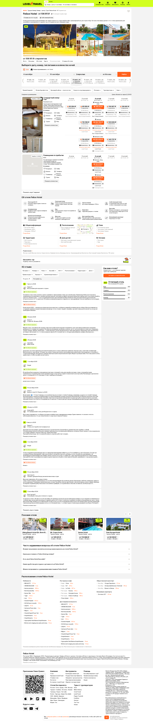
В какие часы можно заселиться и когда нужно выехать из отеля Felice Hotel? (50, 549)
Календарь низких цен (72, 673)
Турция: (52, 689)
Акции (85, 680)
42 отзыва (26, 267)
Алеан (76, 704)
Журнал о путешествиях (73, 682)
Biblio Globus (78, 689)
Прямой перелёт (28, 90)
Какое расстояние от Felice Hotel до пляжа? (38, 554)
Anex (75, 687)
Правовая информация (113, 716)
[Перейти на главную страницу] (32, 3)
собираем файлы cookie (53, 716)
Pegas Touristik (78, 696)
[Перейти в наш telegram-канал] (36, 708)
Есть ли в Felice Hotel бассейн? (34, 559)
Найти (124, 74)
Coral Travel (77, 692)
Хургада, (58, 694)
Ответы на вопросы (90, 678)
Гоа (56, 702)
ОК (106, 717)
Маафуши (64, 698)
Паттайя (63, 692)
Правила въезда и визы (91, 676)
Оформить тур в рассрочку (74, 678)
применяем (65, 716)
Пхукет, (58, 692)
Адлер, (62, 687)
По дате (25, 279)
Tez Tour (76, 702)
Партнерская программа (73, 680)
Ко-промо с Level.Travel (57, 682)
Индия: (52, 702)
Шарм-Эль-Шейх (66, 694)
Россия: (52, 687)
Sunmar (76, 700)
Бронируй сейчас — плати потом (61, 90)
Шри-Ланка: (54, 700)
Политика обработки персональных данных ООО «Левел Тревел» (116, 718)
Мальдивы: (53, 698)
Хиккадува (61, 700)
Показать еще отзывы (31, 510)
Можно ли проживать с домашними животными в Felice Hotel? (45, 569)
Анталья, (64, 689)
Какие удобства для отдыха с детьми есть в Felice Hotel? (43, 564)
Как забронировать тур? (91, 673)
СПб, (66, 687)
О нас (52, 673)
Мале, (59, 698)
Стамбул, (58, 689)
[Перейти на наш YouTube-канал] (31, 708)
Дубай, (56, 696)
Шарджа (61, 696)
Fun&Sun (76, 698)
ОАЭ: (52, 696)
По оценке (36, 279)
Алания (70, 689)
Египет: (52, 694)
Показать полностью (29, 301)
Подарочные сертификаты (74, 676)
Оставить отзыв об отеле (117, 275)
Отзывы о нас (54, 678)
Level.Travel (77, 694)
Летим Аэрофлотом (42, 90)
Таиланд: (53, 692)
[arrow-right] (126, 514)
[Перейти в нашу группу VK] (25, 708)
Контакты (53, 680)
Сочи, (57, 687)
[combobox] (110, 74)
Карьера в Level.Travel (56, 676)
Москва (70, 687)
